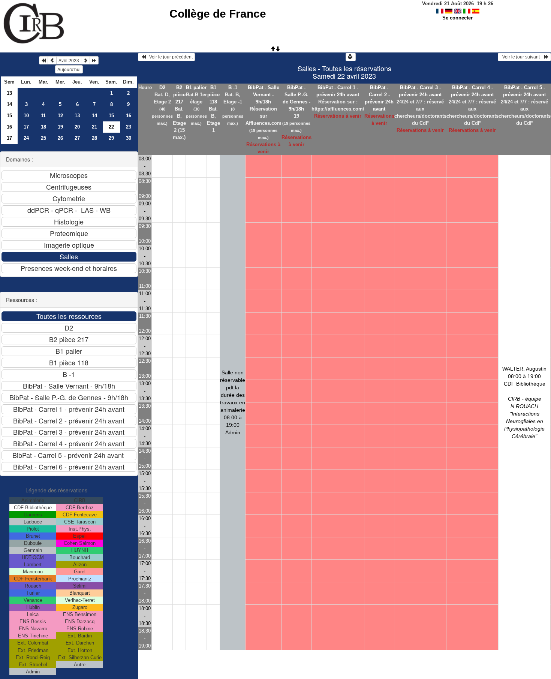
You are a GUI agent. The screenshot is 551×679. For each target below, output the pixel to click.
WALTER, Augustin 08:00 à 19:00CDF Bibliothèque (524, 402)
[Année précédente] (43, 60)
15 (9, 115)
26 (60, 138)
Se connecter (457, 18)
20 (77, 127)
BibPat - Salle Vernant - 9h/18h (263, 95)
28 (94, 138)
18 (43, 127)
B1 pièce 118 (213, 95)
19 (60, 127)
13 (9, 93)
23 (128, 127)
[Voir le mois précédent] (52, 60)
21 (94, 127)
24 (26, 138)
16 (128, 115)
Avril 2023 (68, 60)
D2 (162, 87)
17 (26, 127)
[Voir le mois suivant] (85, 60)
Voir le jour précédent (169, 57)
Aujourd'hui (69, 69)
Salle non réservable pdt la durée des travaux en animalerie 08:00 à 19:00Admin (232, 402)
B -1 (232, 87)
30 (128, 138)
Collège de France (217, 13)
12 (60, 115)
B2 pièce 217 (179, 95)
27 (77, 138)
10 (26, 115)
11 (43, 115)
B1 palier (196, 87)
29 (111, 138)
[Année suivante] (94, 60)
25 (43, 138)
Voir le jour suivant (522, 57)
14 (9, 104)
